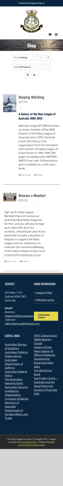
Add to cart (26, 175)
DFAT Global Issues (45, 335)
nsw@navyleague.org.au (31, 3)
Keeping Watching (31, 97)
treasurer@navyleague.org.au (22, 255)
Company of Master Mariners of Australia (17, 402)
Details (39, 175)
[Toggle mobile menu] (56, 34)
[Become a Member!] (9, 197)
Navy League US (43, 351)
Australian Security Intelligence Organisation (16, 391)
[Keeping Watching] (9, 103)
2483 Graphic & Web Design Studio (36, 443)
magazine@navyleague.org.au (23, 316)
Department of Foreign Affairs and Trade (16, 414)
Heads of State (43, 347)
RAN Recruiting (45, 300)
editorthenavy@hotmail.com (22, 323)
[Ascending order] (48, 57)
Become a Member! (32, 195)
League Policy (44, 292)
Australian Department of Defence (14, 364)
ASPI (36, 394)
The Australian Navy (28, 442)
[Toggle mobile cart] (50, 34)
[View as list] (34, 75)
